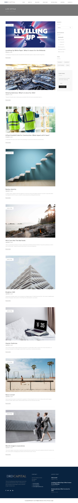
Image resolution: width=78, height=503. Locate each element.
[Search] (70, 27)
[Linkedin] (10, 490)
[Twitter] (8, 490)
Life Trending (61, 65)
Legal (52, 500)
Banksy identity (11, 189)
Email (60, 81)
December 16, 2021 (9, 137)
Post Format (60, 46)
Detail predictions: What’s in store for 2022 (20, 93)
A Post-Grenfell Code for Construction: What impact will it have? (27, 135)
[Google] (12, 490)
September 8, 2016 (9, 191)
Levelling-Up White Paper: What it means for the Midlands (25, 50)
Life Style (12, 11)
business (60, 62)
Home (7, 11)
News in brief (10, 395)
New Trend (60, 39)
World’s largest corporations (15, 446)
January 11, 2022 (9, 94)
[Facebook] (6, 490)
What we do (60, 51)
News (68, 65)
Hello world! (54, 477)
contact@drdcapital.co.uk (38, 486)
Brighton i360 (10, 292)
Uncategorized (61, 49)
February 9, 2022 (9, 52)
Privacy (48, 500)
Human (61, 42)
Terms (45, 500)
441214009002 (36, 485)
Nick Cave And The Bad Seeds (15, 240)
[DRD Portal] (16, 476)
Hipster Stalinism (11, 343)
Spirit (61, 44)
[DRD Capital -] (9, 2)
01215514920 (36, 483)
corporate (67, 62)
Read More (8, 57)
